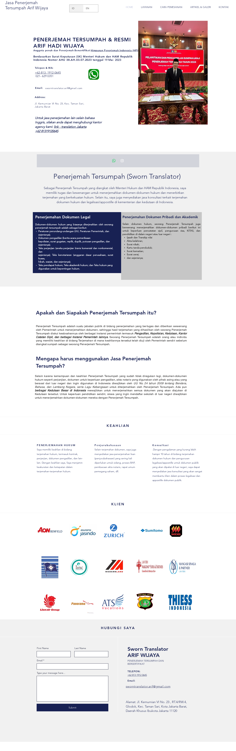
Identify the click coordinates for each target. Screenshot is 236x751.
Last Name (80, 648)
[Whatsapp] (114, 161)
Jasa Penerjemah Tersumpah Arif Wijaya (26, 5)
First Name (43, 648)
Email (40, 660)
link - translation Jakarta (70, 127)
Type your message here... (51, 673)
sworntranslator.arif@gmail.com (63, 88)
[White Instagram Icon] (122, 161)
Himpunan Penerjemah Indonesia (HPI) (115, 50)
